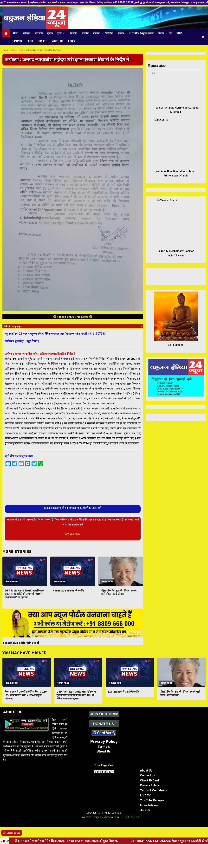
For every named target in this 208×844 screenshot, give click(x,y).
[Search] (203, 37)
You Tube (57, 41)
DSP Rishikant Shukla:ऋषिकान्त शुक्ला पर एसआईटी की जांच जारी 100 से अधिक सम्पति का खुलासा (24, 594)
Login (71, 41)
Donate (42, 41)
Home (15, 33)
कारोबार (121, 33)
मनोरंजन (96, 33)
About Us (146, 770)
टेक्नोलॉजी (109, 33)
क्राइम (50, 33)
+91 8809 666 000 (129, 817)
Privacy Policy (149, 785)
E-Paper (17, 41)
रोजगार (161, 33)
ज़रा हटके (39, 33)
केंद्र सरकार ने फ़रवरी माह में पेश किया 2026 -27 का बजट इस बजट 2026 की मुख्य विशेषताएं (26, 695)
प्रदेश (59, 33)
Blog (30, 41)
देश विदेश (73, 33)
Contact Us (147, 775)
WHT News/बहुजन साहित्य (141, 33)
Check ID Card (149, 780)
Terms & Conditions (153, 790)
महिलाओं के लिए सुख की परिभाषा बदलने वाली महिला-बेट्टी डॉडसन (118, 592)
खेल (170, 33)
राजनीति (85, 33)
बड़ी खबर (26, 33)
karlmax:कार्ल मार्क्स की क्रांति (68, 590)
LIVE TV (145, 795)
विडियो (179, 33)
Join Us (145, 810)
